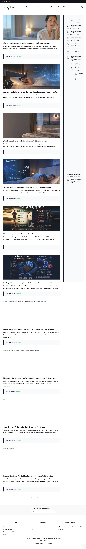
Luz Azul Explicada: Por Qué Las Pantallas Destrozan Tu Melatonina (28, 476)
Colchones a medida (8, 531)
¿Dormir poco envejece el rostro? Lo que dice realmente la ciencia (26, 43)
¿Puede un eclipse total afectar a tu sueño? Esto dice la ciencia (25, 141)
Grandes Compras (8, 529)
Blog (4, 534)
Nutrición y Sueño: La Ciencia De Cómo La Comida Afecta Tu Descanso (28, 378)
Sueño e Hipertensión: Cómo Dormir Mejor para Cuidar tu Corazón (27, 187)
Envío (31, 529)
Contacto (5, 527)
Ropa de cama (46, 6)
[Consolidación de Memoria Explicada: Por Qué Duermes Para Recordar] (31, 313)
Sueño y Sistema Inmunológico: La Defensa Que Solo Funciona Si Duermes (30, 283)
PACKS (63, 6)
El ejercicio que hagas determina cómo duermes (20, 234)
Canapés (28, 6)
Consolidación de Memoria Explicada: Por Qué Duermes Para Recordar (28, 329)
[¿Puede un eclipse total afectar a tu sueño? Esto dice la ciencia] (31, 125)
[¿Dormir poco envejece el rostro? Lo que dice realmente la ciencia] (31, 27)
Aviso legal (33, 527)
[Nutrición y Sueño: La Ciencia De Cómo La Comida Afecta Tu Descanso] (31, 362)
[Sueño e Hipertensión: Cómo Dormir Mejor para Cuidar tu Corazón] (31, 171)
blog (7, 56)
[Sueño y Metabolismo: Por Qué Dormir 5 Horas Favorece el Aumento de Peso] (31, 76)
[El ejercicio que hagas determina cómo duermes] (31, 218)
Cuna (59, 6)
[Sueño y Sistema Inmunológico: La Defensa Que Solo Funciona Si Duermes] (31, 267)
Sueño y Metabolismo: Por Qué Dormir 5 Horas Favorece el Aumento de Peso (30, 92)
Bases (33, 6)
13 (31, 497)
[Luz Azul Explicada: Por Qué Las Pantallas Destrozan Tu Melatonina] (31, 460)
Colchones (22, 6)
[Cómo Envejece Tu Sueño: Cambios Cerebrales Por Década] (31, 411)
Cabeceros (54, 6)
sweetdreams (19, 56)
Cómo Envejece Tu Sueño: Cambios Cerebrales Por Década (24, 427)
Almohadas (38, 6)
